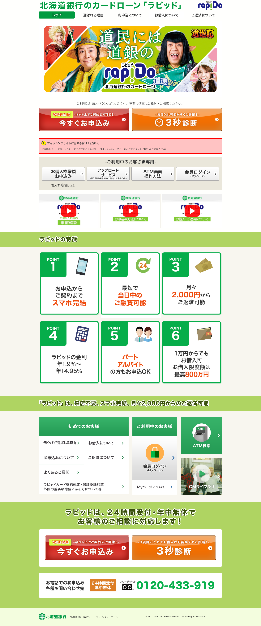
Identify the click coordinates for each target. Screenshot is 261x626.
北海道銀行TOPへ (80, 616)
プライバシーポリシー (108, 616)
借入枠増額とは (63, 185)
